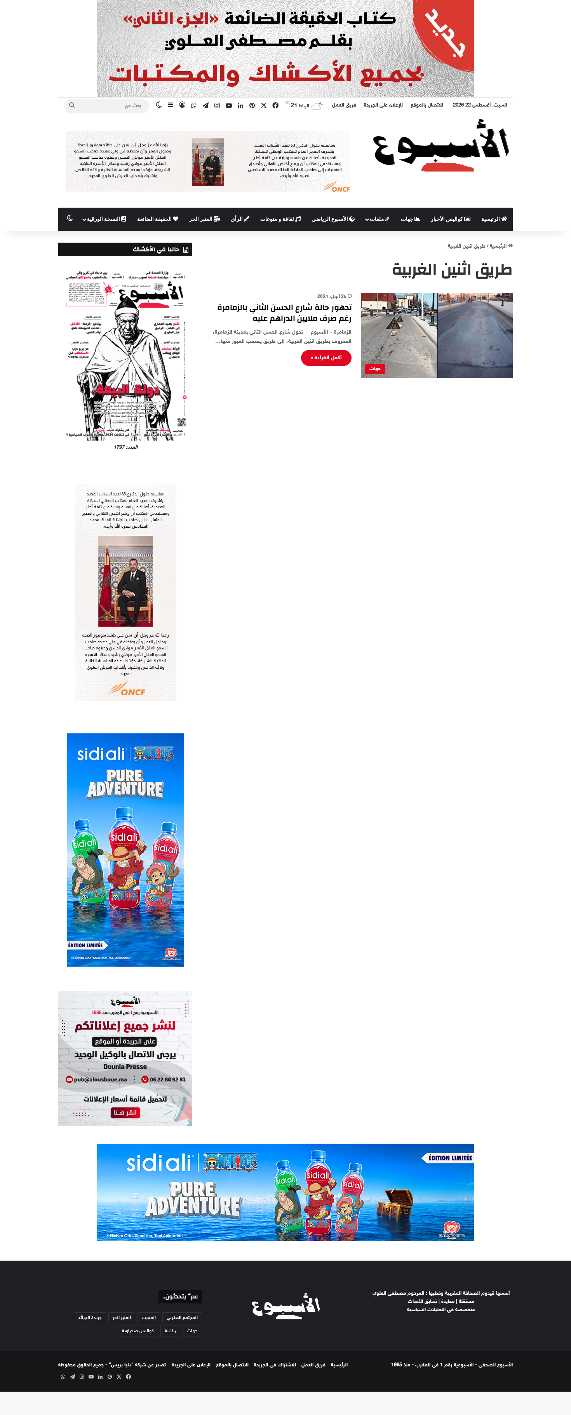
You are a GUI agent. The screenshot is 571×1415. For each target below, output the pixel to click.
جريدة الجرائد (90, 1318)
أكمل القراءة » (326, 358)
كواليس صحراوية (138, 1331)
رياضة (170, 1331)
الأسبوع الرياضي (330, 219)
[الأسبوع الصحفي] (441, 145)
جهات (407, 219)
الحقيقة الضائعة (155, 219)
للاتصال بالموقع (427, 105)
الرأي (237, 219)
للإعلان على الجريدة (383, 105)
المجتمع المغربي (182, 1318)
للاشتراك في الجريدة (275, 1365)
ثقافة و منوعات (277, 219)
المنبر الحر (201, 219)
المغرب (149, 1318)
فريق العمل (344, 105)
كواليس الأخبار (447, 219)
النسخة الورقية (104, 219)
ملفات (377, 219)
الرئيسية (491, 219)
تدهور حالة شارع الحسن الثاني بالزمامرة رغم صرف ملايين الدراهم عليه (284, 312)
